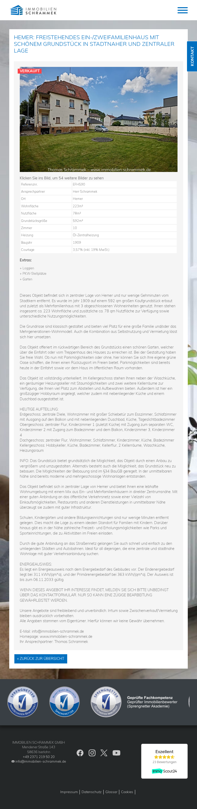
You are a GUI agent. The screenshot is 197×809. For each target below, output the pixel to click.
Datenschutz (92, 792)
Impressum (69, 792)
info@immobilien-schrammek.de (40, 761)
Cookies (127, 792)
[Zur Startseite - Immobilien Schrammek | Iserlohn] (33, 10)
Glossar (111, 792)
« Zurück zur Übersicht (40, 658)
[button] (183, 10)
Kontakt (192, 56)
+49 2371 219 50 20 (39, 757)
